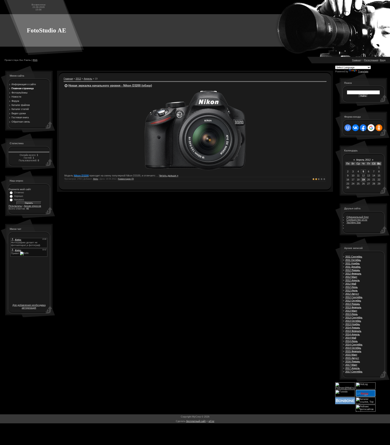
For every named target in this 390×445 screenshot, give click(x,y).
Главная (356, 60)
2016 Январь (352, 361)
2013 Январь (352, 304)
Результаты (15, 206)
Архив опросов (32, 206)
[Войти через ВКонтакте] (355, 127)
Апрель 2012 (363, 159)
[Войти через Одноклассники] (379, 127)
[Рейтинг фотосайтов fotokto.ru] (366, 410)
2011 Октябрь (353, 260)
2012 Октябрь (353, 300)
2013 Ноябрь (352, 324)
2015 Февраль (353, 351)
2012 (78, 78)
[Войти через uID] (347, 127)
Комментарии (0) (126, 179)
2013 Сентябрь (353, 317)
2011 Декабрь (353, 266)
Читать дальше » (168, 175)
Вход (382, 60)
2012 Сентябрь (353, 297)
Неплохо (19, 199)
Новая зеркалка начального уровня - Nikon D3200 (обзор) (110, 85)
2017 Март (351, 364)
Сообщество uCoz (356, 219)
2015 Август (352, 358)
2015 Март (351, 354)
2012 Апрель (352, 280)
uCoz (211, 421)
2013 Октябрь (353, 320)
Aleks (95, 179)
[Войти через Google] (371, 127)
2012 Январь (352, 270)
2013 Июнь (351, 314)
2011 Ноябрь (352, 263)
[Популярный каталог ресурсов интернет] (345, 403)
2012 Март (351, 277)
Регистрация (371, 60)
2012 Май (350, 283)
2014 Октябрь (353, 348)
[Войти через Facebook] (363, 127)
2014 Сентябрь (353, 344)
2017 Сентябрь (353, 371)
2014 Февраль (353, 331)
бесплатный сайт (196, 421)
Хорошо (18, 196)
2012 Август (352, 293)
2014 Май (350, 337)
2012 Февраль (353, 273)
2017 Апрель (352, 368)
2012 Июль (351, 290)
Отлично (19, 192)
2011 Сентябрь (353, 256)
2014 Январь (352, 327)
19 (363, 179)
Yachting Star (353, 222)
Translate (363, 71)
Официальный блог (357, 217)
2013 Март (351, 310)
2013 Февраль (353, 307)
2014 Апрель (352, 334)
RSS (35, 60)
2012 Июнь (351, 287)
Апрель (88, 78)
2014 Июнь (351, 341)
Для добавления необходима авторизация (29, 306)
